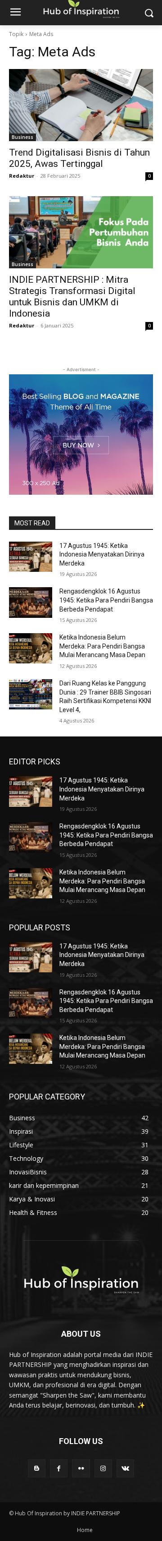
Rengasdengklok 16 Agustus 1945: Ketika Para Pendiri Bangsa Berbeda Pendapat (106, 600)
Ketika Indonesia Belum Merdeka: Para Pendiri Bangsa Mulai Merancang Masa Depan (102, 646)
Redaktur (21, 175)
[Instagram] (103, 1468)
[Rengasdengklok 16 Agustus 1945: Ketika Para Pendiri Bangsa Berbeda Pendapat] (30, 602)
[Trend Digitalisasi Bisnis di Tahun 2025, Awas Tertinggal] (81, 105)
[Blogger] (36, 1468)
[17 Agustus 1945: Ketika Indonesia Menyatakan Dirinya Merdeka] (30, 557)
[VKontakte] (125, 1468)
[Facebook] (59, 1468)
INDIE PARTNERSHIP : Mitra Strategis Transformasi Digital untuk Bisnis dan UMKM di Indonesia (72, 296)
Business (22, 137)
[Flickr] (81, 1468)
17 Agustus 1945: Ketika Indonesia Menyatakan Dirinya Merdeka (101, 554)
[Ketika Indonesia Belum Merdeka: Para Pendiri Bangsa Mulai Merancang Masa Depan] (30, 648)
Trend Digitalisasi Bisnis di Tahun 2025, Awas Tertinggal (79, 158)
